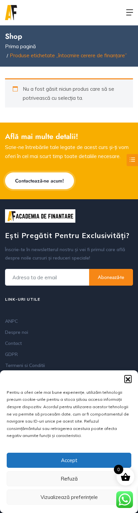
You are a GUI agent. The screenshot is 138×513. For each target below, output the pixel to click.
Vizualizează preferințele (69, 497)
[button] (128, 378)
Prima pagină (20, 46)
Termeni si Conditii (25, 365)
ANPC (11, 321)
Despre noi (16, 332)
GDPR (11, 354)
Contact (13, 343)
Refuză (69, 478)
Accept (69, 460)
